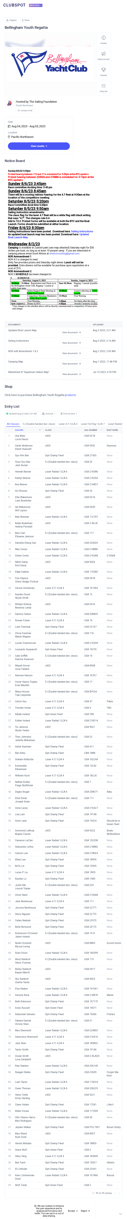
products (70, 395)
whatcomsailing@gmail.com (64, 253)
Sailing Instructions (82, 231)
